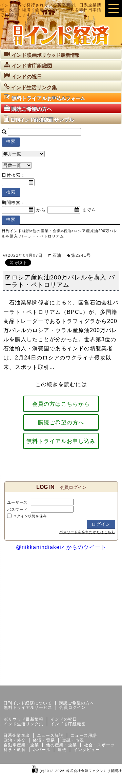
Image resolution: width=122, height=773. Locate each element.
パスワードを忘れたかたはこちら (87, 532)
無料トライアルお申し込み (61, 441)
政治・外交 (15, 740)
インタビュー (87, 749)
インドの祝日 (63, 719)
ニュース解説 (50, 735)
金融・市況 (73, 740)
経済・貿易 (44, 740)
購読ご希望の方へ (61, 422)
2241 (81, 255)
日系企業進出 (16, 735)
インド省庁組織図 (68, 724)
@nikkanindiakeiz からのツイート (61, 547)
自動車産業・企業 (21, 745)
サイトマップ (70, 680)
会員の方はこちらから (61, 404)
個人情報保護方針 (105, 680)
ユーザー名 (17, 502)
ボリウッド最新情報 (23, 719)
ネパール (41, 749)
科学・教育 (15, 749)
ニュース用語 (83, 735)
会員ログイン (72, 707)
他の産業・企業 (61, 745)
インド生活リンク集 (23, 724)
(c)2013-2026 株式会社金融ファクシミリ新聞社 (80, 771)
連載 (62, 749)
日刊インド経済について (27, 703)
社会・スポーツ (99, 745)
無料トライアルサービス (28, 707)
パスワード (17, 509)
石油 (57, 255)
